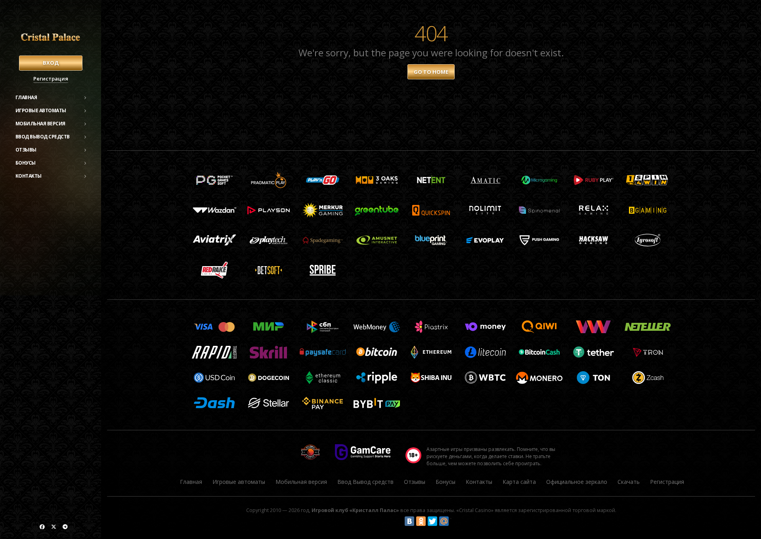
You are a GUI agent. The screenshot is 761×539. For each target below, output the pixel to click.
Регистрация (50, 78)
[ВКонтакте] (409, 521)
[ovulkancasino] (42, 526)
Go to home (431, 71)
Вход (51, 62)
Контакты (28, 176)
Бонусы (25, 162)
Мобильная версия (40, 123)
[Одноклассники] (421, 521)
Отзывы (25, 149)
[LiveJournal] (455, 521)
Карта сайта (519, 481)
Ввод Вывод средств (42, 136)
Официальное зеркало (576, 481)
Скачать (629, 481)
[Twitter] (432, 521)
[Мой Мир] (444, 521)
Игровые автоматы (40, 110)
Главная (26, 97)
